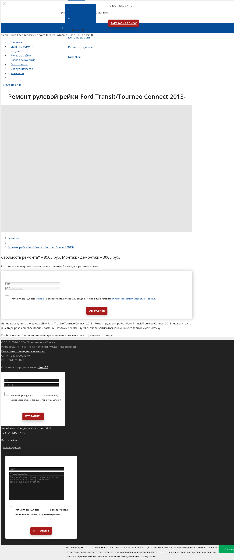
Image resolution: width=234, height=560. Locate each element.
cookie (86, 547)
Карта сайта (9, 440)
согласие (39, 298)
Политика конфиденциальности (23, 351)
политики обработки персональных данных (132, 298)
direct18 (43, 367)
